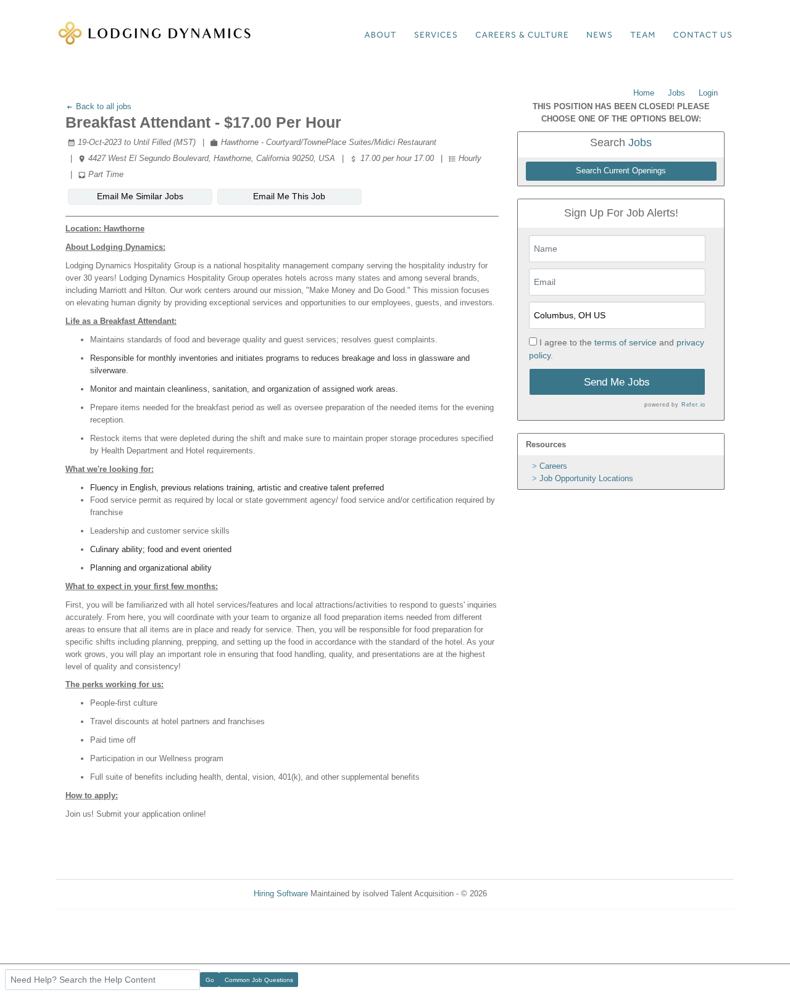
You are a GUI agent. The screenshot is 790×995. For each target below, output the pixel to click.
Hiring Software (281, 893)
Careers (553, 466)
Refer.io (693, 405)
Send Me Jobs (617, 382)
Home (643, 92)
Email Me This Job (289, 196)
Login (708, 92)
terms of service (625, 342)
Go (210, 979)
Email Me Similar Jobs (140, 196)
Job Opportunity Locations (586, 478)
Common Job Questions (259, 979)
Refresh (523, 893)
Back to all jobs (102, 106)
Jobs (676, 92)
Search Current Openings (621, 171)
